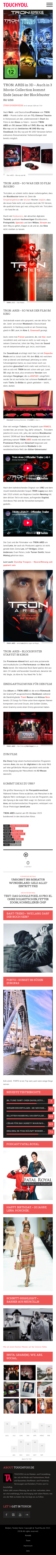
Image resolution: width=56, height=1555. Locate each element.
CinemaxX (35, 330)
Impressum (28, 1545)
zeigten (42, 199)
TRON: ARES (15, 845)
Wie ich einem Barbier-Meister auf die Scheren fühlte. (25, 1347)
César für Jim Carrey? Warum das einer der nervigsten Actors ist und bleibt (28, 1123)
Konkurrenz (18, 216)
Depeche (48, 353)
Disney (16, 836)
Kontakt (28, 1535)
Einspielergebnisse (11, 199)
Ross (47, 697)
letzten (27, 199)
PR (13, 828)
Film (18, 842)
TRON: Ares (17, 831)
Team (28, 1540)
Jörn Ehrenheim (13, 105)
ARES (28, 439)
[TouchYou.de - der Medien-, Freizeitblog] (15, 5)
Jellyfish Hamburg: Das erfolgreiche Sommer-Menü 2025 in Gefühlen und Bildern (28, 1116)
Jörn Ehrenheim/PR (19, 826)
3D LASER (19, 839)
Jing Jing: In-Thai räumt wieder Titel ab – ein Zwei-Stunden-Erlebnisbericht (28, 1131)
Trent (23, 697)
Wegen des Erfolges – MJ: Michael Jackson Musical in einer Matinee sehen (28, 1108)
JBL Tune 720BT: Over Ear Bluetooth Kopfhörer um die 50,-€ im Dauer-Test (28, 1100)
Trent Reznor (18, 834)
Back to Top (27, 1459)
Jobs (28, 1551)
